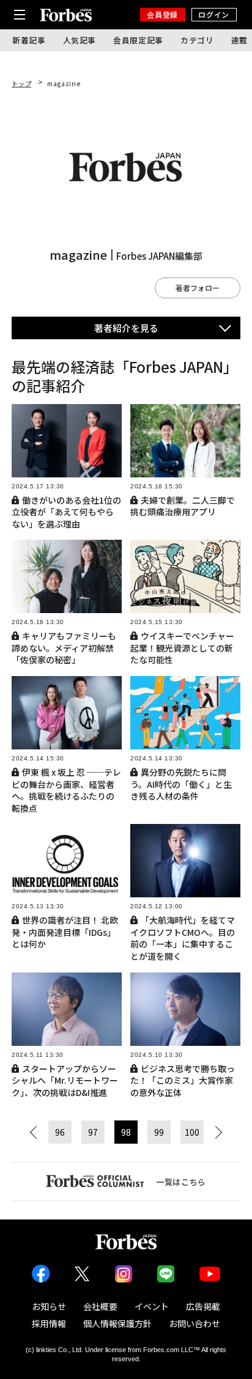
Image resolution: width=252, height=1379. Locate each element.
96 (60, 1132)
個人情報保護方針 (117, 1323)
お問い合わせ (194, 1323)
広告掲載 (203, 1306)
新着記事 (29, 40)
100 (192, 1132)
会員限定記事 (138, 40)
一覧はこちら (181, 1182)
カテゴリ (197, 40)
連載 (239, 40)
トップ (21, 83)
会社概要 (100, 1306)
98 (126, 1132)
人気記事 (80, 40)
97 (93, 1132)
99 (159, 1132)
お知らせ (49, 1306)
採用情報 (49, 1323)
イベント (152, 1306)
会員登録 (162, 14)
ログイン (213, 14)
